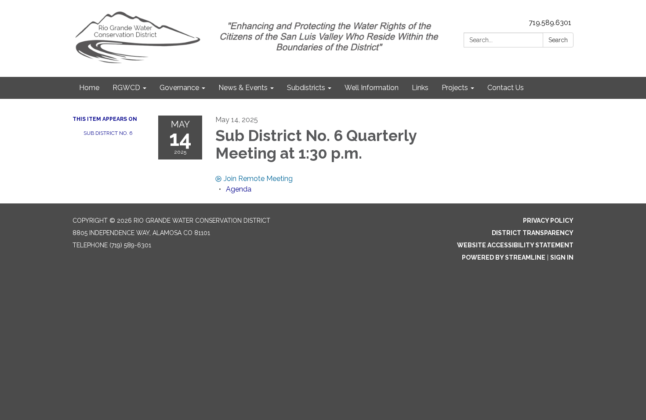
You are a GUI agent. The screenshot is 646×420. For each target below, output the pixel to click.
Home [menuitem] (89, 87)
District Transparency (532, 232)
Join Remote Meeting (258, 178)
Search (558, 39)
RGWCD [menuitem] (126, 87)
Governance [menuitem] (179, 87)
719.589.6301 (550, 22)
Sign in (561, 257)
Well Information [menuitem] (372, 87)
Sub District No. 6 (107, 133)
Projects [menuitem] (455, 87)
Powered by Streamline (503, 257)
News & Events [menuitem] (243, 87)
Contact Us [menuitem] (505, 87)
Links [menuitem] (420, 87)
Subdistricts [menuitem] (306, 87)
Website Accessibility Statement (515, 245)
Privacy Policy (548, 220)
